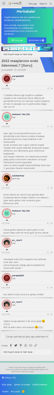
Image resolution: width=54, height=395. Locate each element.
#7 (52, 314)
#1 (52, 88)
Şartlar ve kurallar (22, 384)
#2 (52, 126)
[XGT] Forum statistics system (27, 372)
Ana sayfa (15, 391)
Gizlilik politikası (39, 384)
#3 (52, 188)
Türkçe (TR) (10, 377)
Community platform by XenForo (27, 369)
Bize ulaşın (7, 384)
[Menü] (4, 3)
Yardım (5, 391)
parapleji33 (8, 70)
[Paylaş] (48, 88)
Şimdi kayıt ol (35, 40)
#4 (51, 223)
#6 (51, 288)
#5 (52, 252)
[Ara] (50, 3)
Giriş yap (18, 40)
